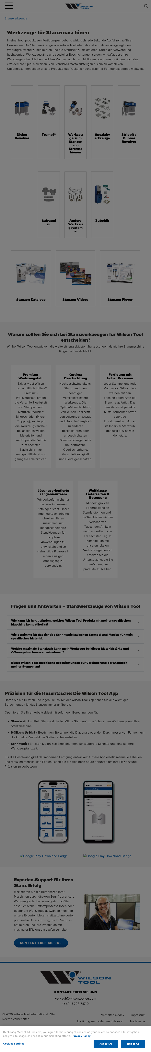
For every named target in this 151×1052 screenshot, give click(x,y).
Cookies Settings (13, 1043)
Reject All (133, 1043)
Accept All (105, 1043)
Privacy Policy (82, 1035)
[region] (75, 1039)
